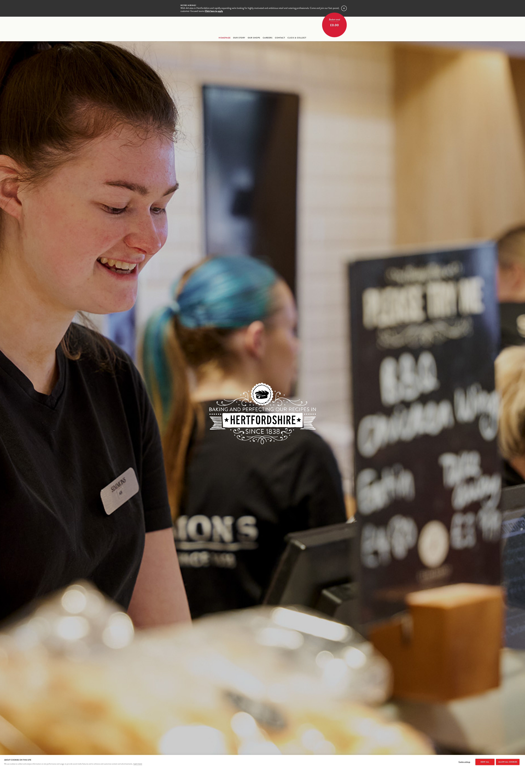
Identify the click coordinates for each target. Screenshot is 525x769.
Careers (267, 37)
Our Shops (254, 37)
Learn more (137, 764)
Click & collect (297, 37)
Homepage (225, 37)
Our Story (239, 37)
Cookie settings (464, 762)
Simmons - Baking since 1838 (262, 26)
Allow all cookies (507, 762)
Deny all (485, 762)
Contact (280, 37)
